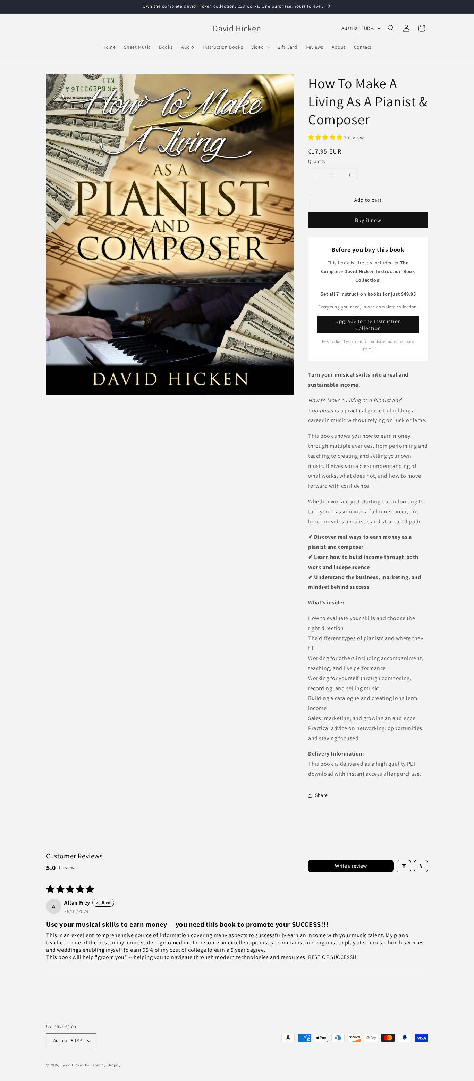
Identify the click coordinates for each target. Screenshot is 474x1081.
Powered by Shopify (103, 1065)
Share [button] (321, 795)
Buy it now (368, 220)
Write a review (351, 865)
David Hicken (72, 1065)
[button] (260, 47)
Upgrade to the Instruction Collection (368, 324)
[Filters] (404, 866)
